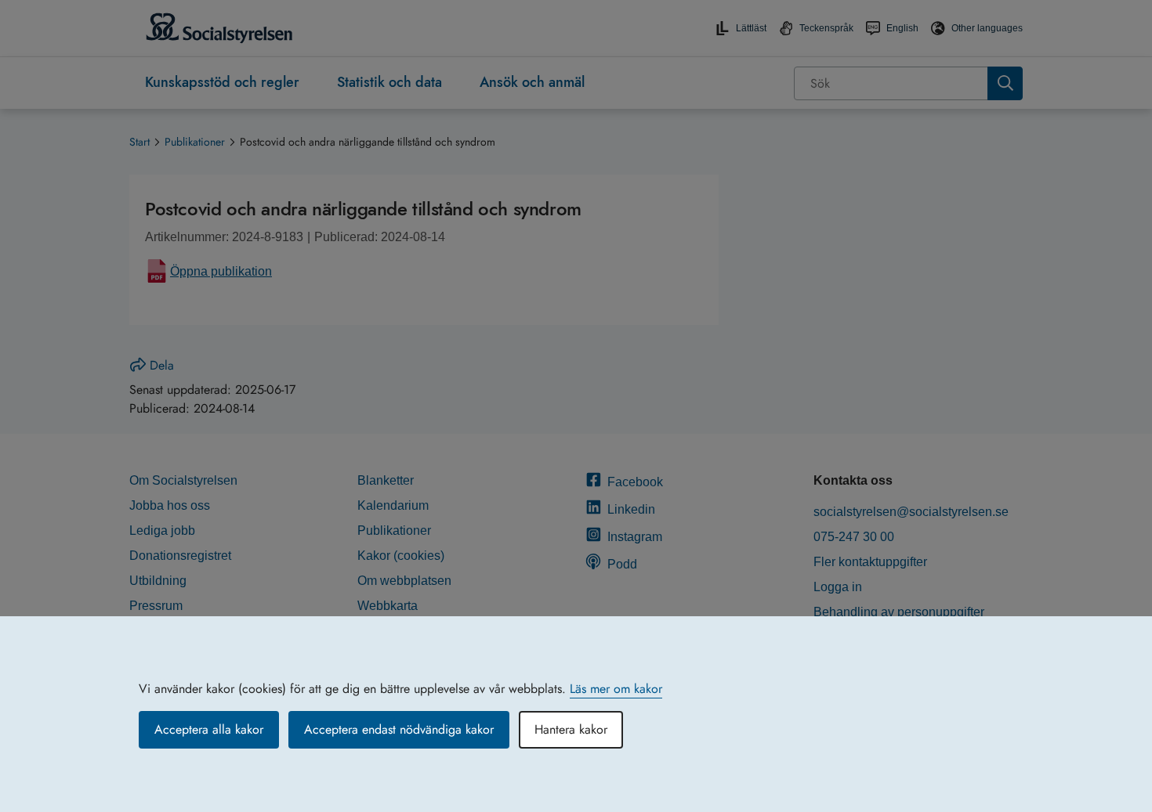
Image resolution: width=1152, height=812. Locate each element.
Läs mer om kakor (616, 689)
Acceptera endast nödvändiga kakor (399, 729)
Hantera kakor (570, 729)
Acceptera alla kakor (208, 729)
